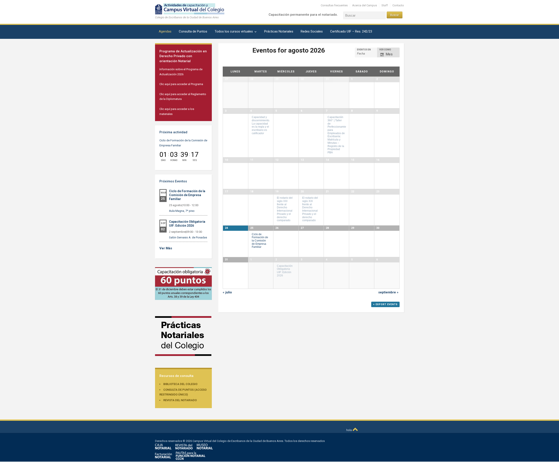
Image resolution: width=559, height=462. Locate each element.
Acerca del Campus (364, 5)
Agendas (165, 31)
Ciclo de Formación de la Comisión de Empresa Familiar (187, 195)
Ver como (385, 50)
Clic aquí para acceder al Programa (181, 84)
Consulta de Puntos (193, 31)
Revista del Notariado (180, 400)
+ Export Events (385, 304)
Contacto (398, 5)
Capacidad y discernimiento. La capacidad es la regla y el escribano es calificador (261, 125)
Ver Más (165, 248)
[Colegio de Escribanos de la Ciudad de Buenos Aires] (193, 8)
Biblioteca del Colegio (180, 384)
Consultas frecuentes (334, 5)
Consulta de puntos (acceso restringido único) (183, 392)
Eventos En (364, 50)
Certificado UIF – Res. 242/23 (351, 31)
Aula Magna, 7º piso (182, 210)
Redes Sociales (312, 31)
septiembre (388, 292)
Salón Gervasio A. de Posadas (188, 237)
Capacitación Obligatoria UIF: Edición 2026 (285, 270)
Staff (384, 5)
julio (227, 292)
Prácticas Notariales (278, 31)
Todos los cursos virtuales (234, 31)
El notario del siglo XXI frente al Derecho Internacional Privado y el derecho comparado (285, 209)
